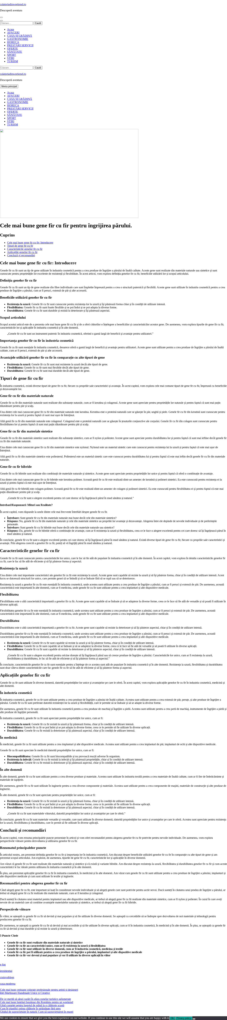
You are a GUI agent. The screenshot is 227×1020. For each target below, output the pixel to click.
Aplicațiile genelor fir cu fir (22, 252)
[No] (194, 1018)
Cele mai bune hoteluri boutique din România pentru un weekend (36, 1002)
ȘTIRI (10, 58)
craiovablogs (7, 977)
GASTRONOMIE (17, 38)
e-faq (3, 964)
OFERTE (12, 48)
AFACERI (13, 32)
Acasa (10, 29)
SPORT (11, 54)
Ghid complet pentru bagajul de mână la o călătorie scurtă (32, 1005)
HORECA (13, 42)
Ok (172, 1018)
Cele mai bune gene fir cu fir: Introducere (30, 242)
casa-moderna (7, 983)
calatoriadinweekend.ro (13, 4)
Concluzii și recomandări (21, 255)
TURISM (12, 61)
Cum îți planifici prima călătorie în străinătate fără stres (30, 1008)
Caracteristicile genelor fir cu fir (24, 248)
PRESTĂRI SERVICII (20, 45)
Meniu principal (9, 86)
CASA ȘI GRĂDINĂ (19, 35)
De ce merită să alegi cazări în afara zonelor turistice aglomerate (35, 998)
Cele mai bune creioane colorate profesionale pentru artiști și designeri (39, 989)
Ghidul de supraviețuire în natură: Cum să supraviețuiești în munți (36, 1011)
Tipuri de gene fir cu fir (20, 245)
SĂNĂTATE (14, 51)
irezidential (6, 970)
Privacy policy (184, 1018)
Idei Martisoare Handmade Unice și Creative (25, 992)
